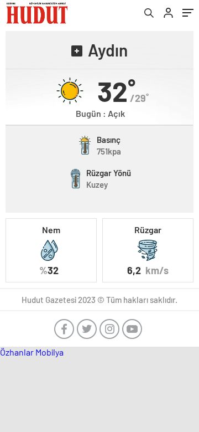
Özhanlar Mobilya (32, 352)
